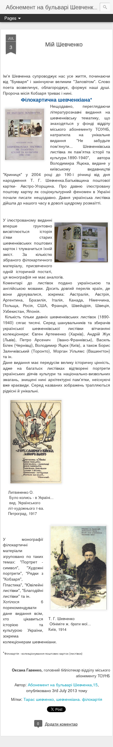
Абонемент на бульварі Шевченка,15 (63, 684)
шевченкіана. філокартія (79, 699)
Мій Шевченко (64, 44)
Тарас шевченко (38, 699)
